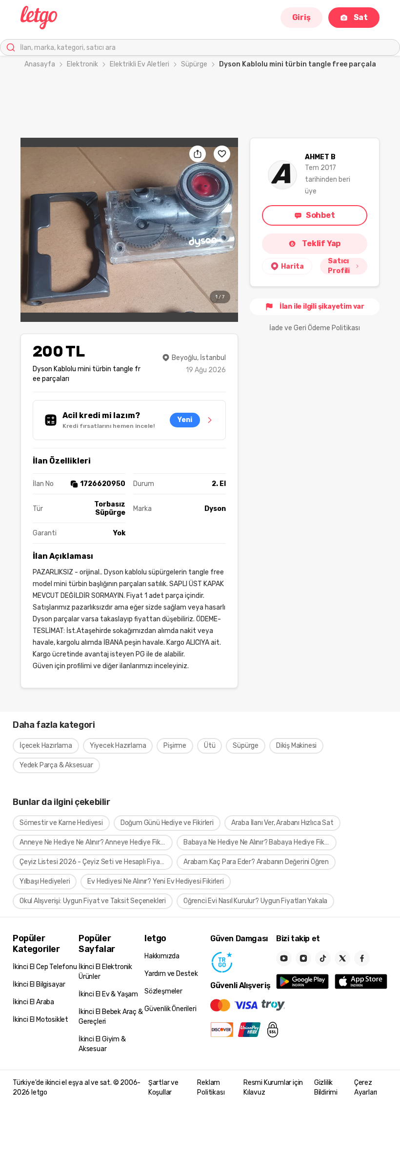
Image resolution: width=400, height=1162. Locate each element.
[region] (129, 230)
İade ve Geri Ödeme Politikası (314, 328)
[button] (129, 230)
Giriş (301, 17)
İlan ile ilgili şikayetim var (322, 306)
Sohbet (320, 215)
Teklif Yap (321, 243)
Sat (361, 17)
